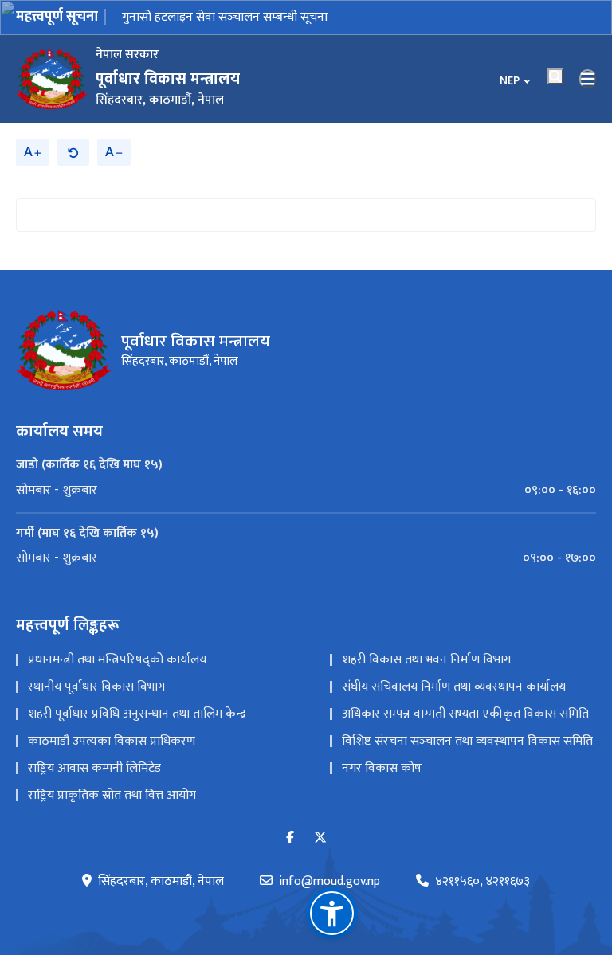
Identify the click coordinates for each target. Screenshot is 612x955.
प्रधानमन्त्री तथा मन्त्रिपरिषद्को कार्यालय (117, 660)
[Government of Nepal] (52, 79)
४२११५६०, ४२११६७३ (482, 881)
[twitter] (320, 838)
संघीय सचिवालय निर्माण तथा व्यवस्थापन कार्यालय (454, 687)
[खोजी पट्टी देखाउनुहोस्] (555, 76)
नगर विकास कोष (382, 768)
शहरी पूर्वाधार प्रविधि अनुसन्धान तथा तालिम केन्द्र (137, 714)
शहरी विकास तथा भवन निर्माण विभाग (426, 660)
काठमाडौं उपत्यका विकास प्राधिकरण (111, 741)
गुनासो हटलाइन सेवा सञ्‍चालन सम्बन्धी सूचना (225, 17)
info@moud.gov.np (329, 881)
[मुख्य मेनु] (588, 78)
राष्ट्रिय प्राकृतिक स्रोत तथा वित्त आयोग (112, 795)
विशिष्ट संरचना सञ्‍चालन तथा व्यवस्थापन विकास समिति (467, 741)
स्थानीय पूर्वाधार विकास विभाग (96, 687)
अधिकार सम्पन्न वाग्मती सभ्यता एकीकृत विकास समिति (465, 714)
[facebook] (290, 838)
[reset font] (73, 152)
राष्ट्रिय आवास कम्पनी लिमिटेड (94, 768)
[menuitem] (306, 490)
